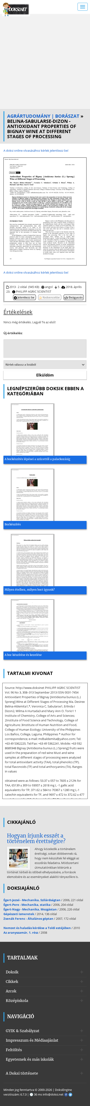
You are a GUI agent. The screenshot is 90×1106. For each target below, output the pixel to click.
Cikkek (12, 981)
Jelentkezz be (26, 297)
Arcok (11, 991)
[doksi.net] (16, 9)
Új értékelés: (13, 333)
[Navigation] (83, 7)
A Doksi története (22, 1073)
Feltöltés (14, 1049)
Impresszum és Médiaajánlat (32, 1040)
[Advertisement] (45, 61)
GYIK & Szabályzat (22, 1030)
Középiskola (17, 1000)
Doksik (12, 972)
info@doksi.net (53, 1094)
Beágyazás (75, 297)
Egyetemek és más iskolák (30, 1059)
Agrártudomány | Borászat (43, 116)
